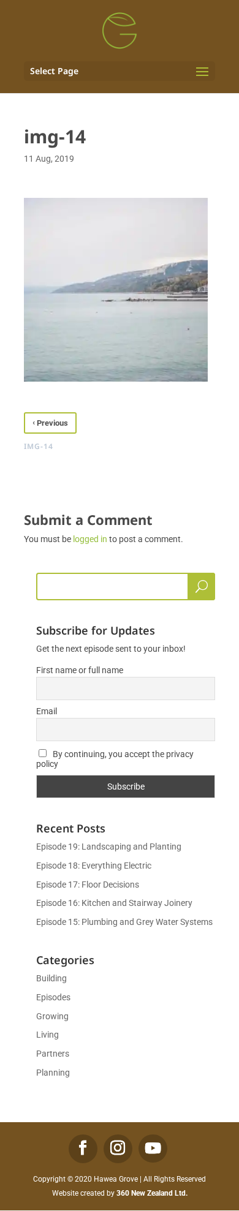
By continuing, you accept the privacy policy (115, 759)
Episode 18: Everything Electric (93, 865)
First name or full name (79, 670)
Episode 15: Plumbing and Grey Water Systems (124, 922)
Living (47, 1034)
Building (51, 978)
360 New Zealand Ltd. (152, 1193)
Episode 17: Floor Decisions (87, 884)
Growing (52, 1016)
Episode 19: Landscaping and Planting (108, 846)
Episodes (53, 997)
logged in (90, 539)
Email (46, 711)
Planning (53, 1072)
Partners (52, 1053)
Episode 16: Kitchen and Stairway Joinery (114, 903)
